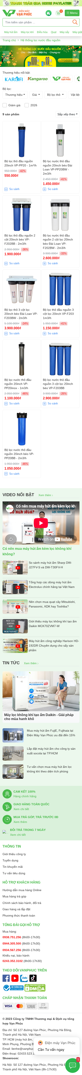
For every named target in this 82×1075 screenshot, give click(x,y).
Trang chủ (9, 40)
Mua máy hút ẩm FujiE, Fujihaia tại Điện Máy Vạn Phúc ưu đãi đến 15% (51, 733)
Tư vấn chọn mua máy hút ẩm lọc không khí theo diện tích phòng (49, 769)
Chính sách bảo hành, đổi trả (22, 903)
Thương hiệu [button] (13, 94)
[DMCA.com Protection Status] (34, 987)
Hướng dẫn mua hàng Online (22, 890)
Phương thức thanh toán (19, 915)
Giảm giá (14, 105)
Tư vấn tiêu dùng (14, 873)
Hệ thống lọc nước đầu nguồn (40, 40)
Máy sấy (64, 32)
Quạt (53, 32)
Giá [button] (35, 94)
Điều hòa (42, 32)
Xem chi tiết (21, 809)
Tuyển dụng (10, 860)
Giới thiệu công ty (14, 854)
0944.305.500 (12, 943)
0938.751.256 (12, 937)
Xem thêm (45, 495)
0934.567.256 (12, 950)
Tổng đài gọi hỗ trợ (21, 925)
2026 (33, 105)
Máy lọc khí (27, 32)
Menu (73, 13)
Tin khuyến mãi (13, 866)
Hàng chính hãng (24, 796)
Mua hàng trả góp (14, 896)
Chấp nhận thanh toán (25, 998)
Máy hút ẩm (10, 32)
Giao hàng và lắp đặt (16, 909)
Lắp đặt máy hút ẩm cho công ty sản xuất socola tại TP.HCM (51, 751)
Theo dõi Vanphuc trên (25, 970)
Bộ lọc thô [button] (54, 94)
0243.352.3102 (13, 961)
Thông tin (12, 846)
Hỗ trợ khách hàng (21, 882)
